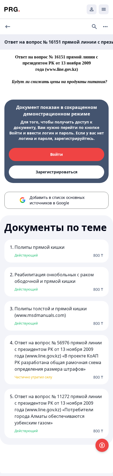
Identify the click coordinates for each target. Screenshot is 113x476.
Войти (56, 154)
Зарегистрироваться (56, 171)
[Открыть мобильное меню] (104, 9)
